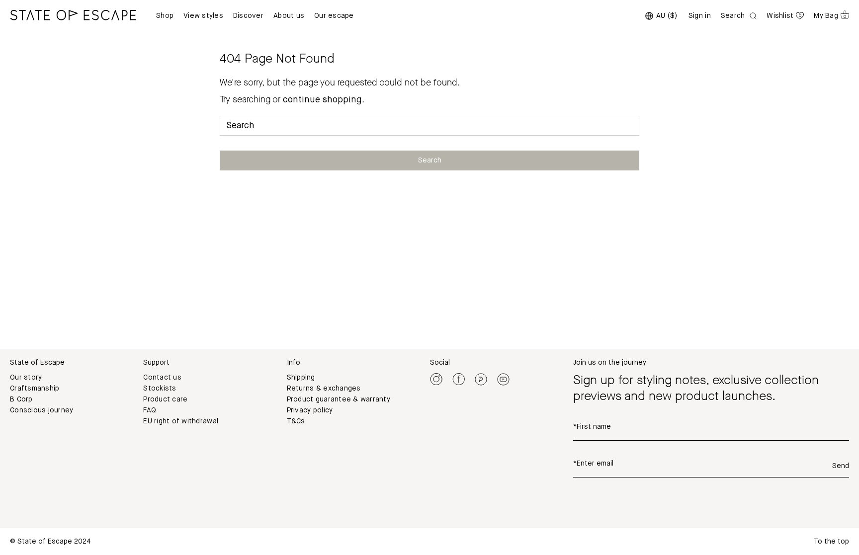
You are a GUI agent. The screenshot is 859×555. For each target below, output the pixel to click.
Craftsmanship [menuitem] (34, 388)
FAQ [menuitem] (149, 410)
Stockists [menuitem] (159, 388)
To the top (831, 541)
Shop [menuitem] (164, 15)
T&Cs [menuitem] (296, 421)
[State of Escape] (73, 15)
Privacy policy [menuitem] (310, 410)
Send (840, 466)
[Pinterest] (481, 379)
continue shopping (322, 99)
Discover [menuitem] (248, 15)
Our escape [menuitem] (334, 15)
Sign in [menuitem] (699, 15)
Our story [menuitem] (26, 377)
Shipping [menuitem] (301, 377)
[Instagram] (436, 379)
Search (429, 160)
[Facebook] (458, 379)
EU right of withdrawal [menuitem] (180, 421)
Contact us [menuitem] (162, 377)
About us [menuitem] (288, 15)
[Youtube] (503, 379)
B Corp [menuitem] (21, 399)
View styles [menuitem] (203, 15)
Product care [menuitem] (165, 399)
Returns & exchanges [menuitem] (324, 388)
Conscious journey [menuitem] (41, 410)
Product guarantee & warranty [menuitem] (338, 399)
